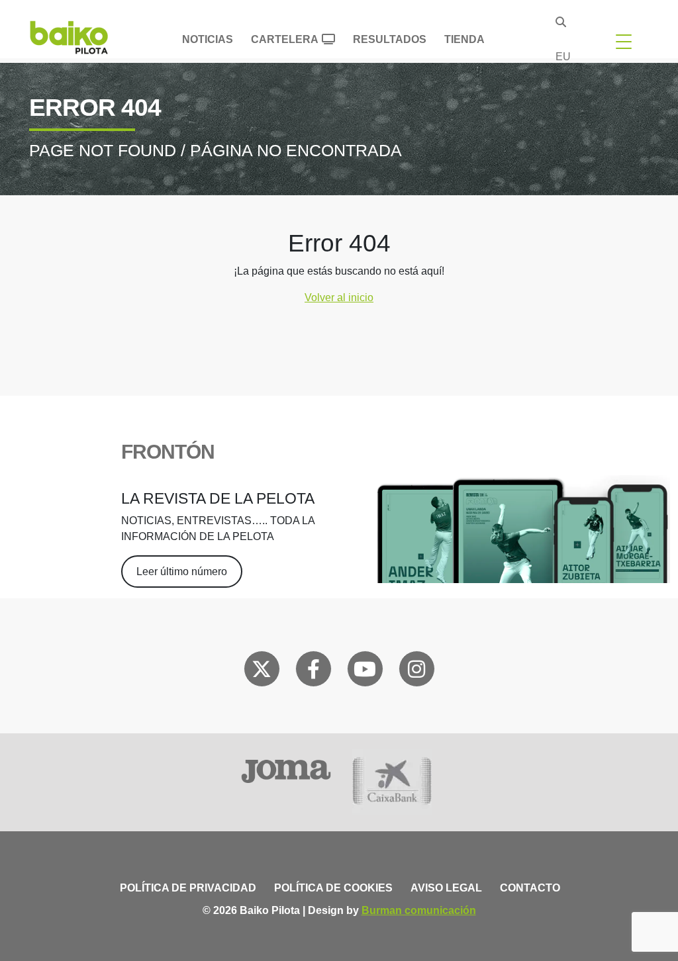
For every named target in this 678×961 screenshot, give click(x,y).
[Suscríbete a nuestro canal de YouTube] (365, 671)
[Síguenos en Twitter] (261, 671)
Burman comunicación (419, 910)
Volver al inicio (339, 297)
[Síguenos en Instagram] (416, 671)
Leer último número (181, 571)
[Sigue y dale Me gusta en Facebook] (313, 671)
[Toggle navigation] (624, 41)
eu (563, 56)
